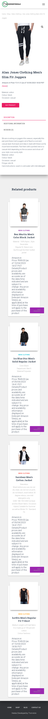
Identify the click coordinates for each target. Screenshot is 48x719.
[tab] (24, 117)
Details (4, 86)
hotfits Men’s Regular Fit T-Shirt (24, 619)
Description (9, 117)
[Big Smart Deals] (12, 4)
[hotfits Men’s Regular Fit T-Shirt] (24, 596)
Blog (25, 707)
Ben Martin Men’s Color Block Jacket (24, 236)
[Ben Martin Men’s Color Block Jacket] (24, 212)
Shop (8, 14)
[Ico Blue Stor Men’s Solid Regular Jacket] (24, 337)
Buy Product (11, 105)
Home (4, 14)
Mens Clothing (16, 14)
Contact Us (36, 707)
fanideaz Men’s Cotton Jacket (24, 479)
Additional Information (14, 124)
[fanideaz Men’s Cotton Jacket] (24, 455)
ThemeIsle (32, 713)
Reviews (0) (8, 130)
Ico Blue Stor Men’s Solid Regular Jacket (24, 360)
